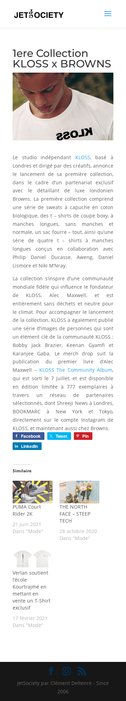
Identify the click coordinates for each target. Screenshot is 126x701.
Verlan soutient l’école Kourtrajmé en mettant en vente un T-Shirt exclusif (31, 590)
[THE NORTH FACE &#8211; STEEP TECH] (79, 492)
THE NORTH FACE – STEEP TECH (74, 513)
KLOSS (82, 157)
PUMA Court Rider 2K (27, 510)
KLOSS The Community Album (75, 370)
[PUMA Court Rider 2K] (32, 492)
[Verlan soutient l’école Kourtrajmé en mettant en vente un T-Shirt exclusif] (32, 558)
